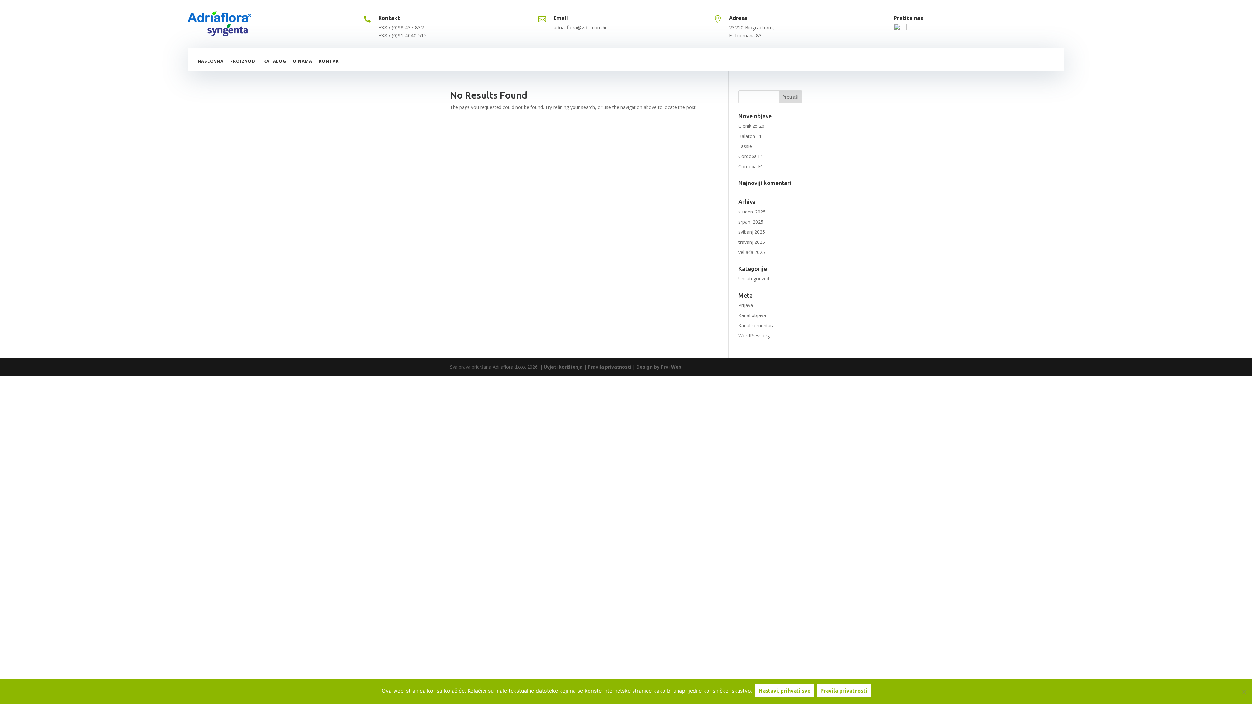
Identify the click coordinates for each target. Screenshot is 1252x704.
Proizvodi (243, 61)
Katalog (274, 61)
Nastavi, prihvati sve (785, 691)
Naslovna (211, 61)
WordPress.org (754, 335)
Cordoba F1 (750, 156)
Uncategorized (753, 278)
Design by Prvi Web (658, 367)
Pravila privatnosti (609, 367)
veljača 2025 (751, 252)
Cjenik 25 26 (751, 126)
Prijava (745, 305)
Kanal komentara (756, 325)
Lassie (745, 146)
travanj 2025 (751, 242)
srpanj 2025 (750, 222)
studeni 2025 (752, 212)
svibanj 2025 (751, 232)
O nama (302, 61)
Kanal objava (752, 315)
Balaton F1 (750, 136)
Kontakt (330, 61)
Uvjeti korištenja (563, 367)
